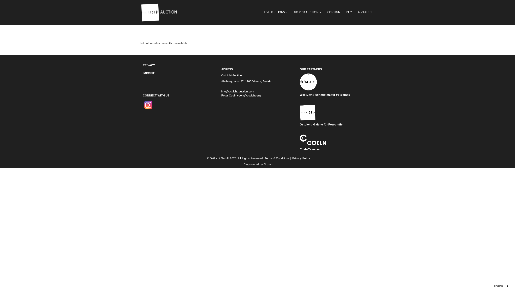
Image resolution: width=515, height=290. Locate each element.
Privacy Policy (301, 158)
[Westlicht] (308, 81)
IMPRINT (148, 73)
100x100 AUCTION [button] (306, 12)
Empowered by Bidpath (258, 164)
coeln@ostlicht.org (249, 95)
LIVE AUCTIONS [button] (275, 12)
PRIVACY (149, 65)
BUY (349, 12)
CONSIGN (333, 12)
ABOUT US (365, 12)
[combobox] (501, 286)
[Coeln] (313, 139)
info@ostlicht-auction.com (237, 91)
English (498, 285)
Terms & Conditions (277, 158)
